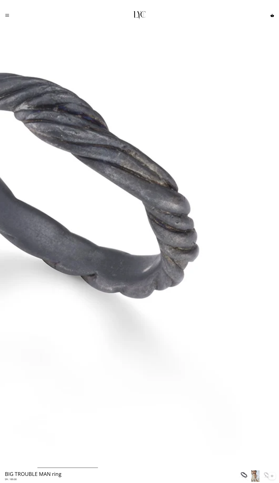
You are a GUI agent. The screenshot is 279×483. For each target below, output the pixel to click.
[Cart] (272, 15)
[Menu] (7, 16)
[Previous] (238, 476)
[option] (244, 476)
